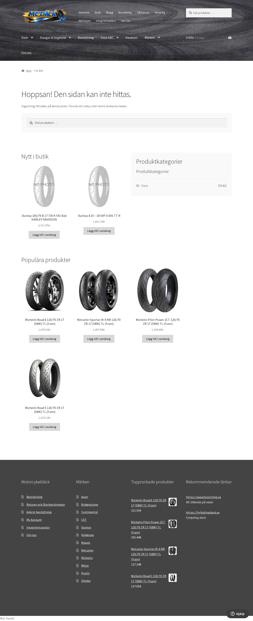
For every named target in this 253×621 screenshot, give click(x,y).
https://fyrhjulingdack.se (203, 512)
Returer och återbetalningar (45, 504)
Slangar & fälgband (53, 37)
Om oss (125, 21)
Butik (98, 12)
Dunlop (86, 527)
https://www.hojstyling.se (203, 497)
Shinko (86, 581)
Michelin (87, 558)
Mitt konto (85, 21)
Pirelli (85, 573)
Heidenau (87, 535)
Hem (28, 70)
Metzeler (87, 550)
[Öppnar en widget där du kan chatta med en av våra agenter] (237, 614)
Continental (89, 512)
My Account (34, 520)
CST (84, 520)
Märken (150, 37)
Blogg (109, 12)
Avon (84, 497)
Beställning (125, 12)
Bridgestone (89, 504)
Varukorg (160, 12)
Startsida (84, 12)
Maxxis (85, 543)
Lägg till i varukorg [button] (44, 235)
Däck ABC (107, 37)
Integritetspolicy (106, 21)
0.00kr (195, 37)
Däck (24, 37)
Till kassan (143, 12)
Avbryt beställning (39, 512)
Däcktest (132, 37)
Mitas (85, 565)
